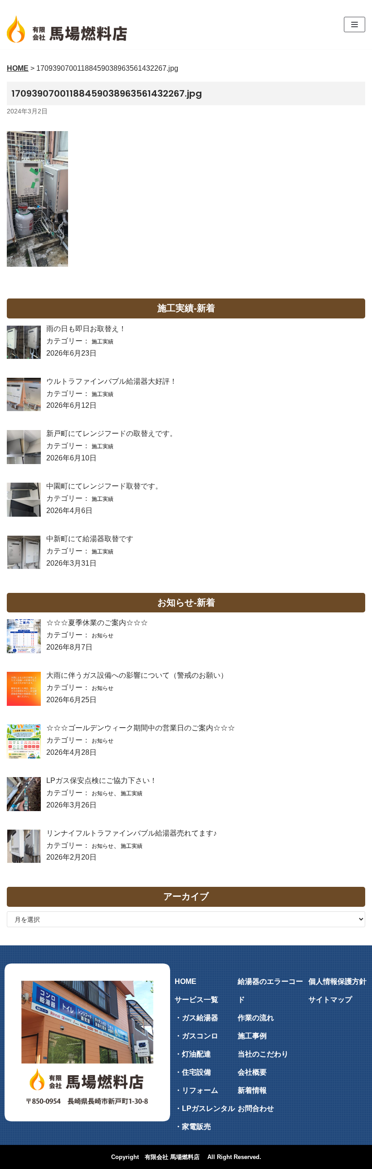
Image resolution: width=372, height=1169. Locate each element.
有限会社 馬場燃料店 (172, 1157)
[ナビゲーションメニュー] (354, 24)
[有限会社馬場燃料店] (67, 29)
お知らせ (102, 635)
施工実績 (102, 341)
